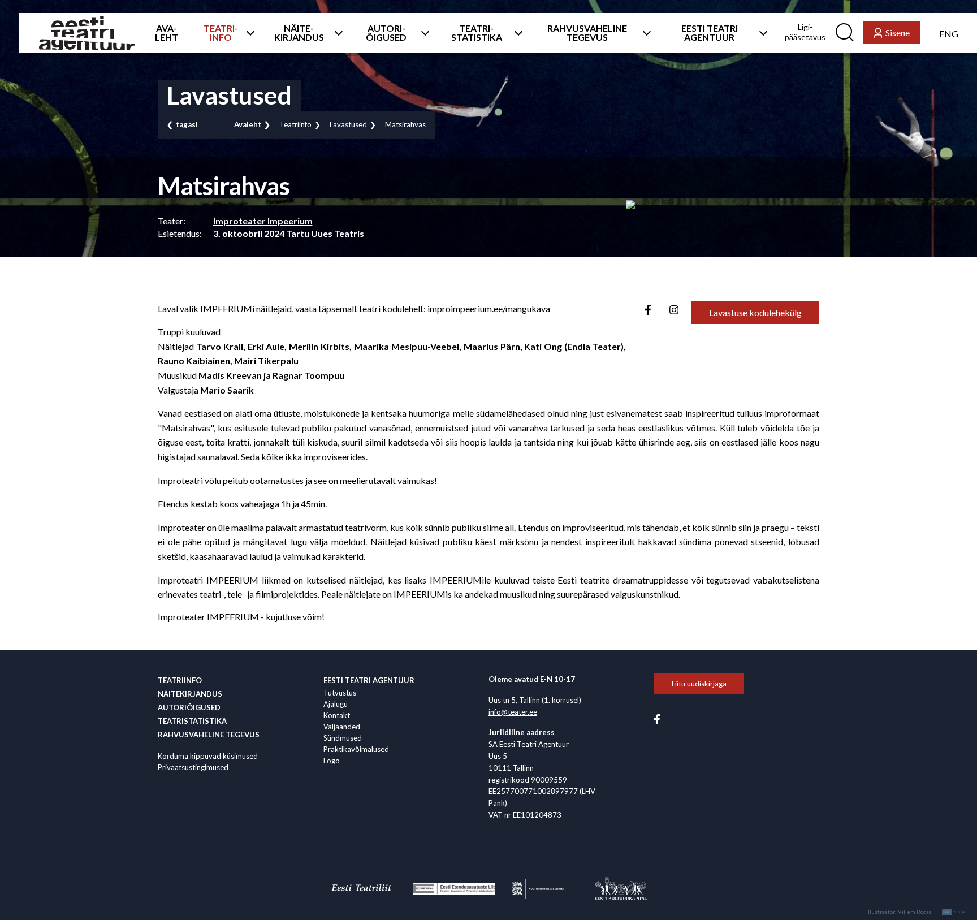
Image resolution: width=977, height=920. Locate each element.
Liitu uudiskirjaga (699, 683)
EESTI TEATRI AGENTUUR (709, 33)
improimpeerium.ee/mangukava (488, 308)
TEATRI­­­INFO (221, 33)
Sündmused (342, 737)
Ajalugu (335, 704)
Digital (956, 912)
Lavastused (348, 124)
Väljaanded (341, 726)
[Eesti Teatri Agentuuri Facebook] (657, 718)
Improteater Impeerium (263, 220)
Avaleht (247, 124)
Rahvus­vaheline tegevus (209, 734)
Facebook (647, 309)
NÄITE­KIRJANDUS (299, 33)
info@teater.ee (512, 711)
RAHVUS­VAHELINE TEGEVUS (587, 33)
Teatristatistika (192, 720)
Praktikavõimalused (356, 749)
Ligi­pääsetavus (805, 32)
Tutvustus (339, 692)
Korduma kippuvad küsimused (208, 756)
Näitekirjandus (190, 693)
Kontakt (336, 715)
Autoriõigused (189, 707)
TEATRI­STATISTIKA (476, 33)
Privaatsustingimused (193, 767)
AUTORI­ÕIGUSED (386, 33)
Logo (331, 760)
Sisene (897, 32)
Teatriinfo (295, 124)
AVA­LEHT (166, 33)
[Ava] (248, 33)
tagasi (187, 124)
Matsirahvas (405, 124)
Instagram (673, 309)
